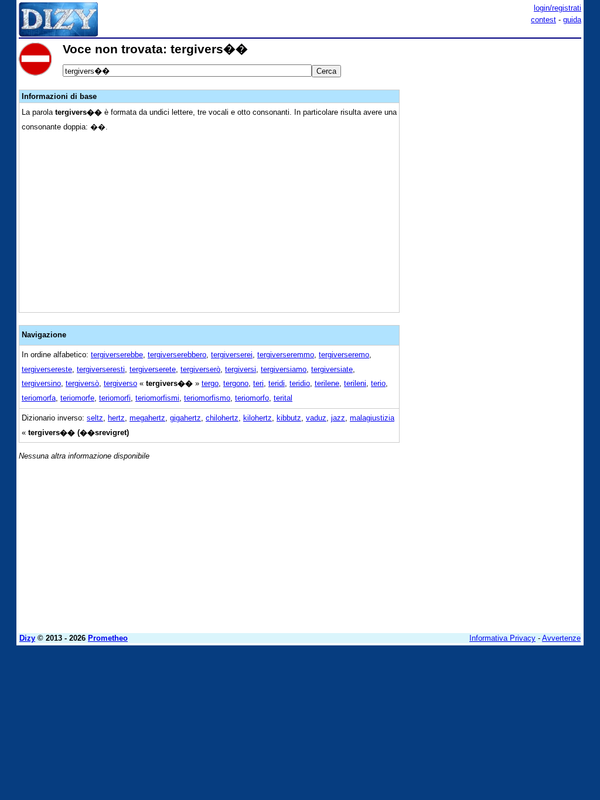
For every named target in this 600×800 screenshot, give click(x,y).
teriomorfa (39, 398)
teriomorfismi (157, 398)
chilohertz (222, 417)
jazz (338, 417)
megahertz (147, 417)
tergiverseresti (101, 369)
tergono (235, 383)
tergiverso (120, 383)
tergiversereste (47, 369)
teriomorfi (115, 398)
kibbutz (289, 417)
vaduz (316, 417)
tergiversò (82, 383)
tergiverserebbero (177, 354)
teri (258, 383)
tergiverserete (152, 369)
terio (378, 383)
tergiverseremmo (285, 354)
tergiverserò (200, 369)
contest (543, 19)
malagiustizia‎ (372, 417)
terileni (355, 383)
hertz (116, 417)
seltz (95, 417)
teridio (299, 383)
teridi (276, 383)
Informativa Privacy (502, 638)
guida (572, 19)
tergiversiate (332, 369)
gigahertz (185, 417)
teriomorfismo (207, 398)
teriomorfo (252, 398)
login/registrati (557, 8)
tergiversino (41, 383)
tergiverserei (232, 354)
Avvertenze (561, 638)
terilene (327, 383)
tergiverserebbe (117, 354)
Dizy (27, 638)
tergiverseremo (344, 354)
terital (283, 398)
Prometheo (108, 638)
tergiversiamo (283, 369)
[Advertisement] (493, 116)
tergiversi (240, 369)
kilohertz (257, 417)
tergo (210, 383)
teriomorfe (77, 398)
